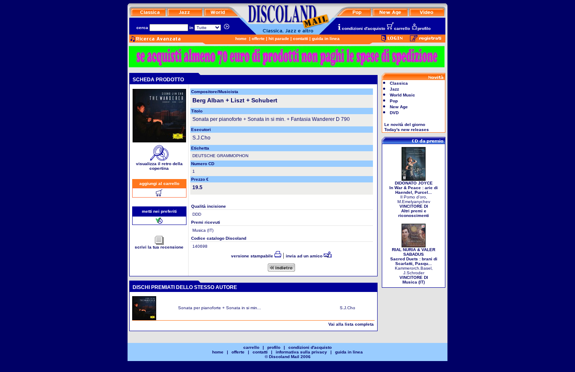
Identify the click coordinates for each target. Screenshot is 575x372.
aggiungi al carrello (159, 183)
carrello (402, 28)
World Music (402, 95)
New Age (399, 106)
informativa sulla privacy (301, 352)
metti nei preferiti (159, 211)
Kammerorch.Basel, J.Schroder (413, 265)
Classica (399, 83)
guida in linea (326, 38)
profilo (424, 28)
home (241, 38)
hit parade (279, 38)
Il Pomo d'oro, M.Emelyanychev (413, 199)
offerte (258, 38)
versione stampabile (252, 256)
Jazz (394, 89)
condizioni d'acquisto (363, 28)
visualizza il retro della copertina (159, 166)
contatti (300, 38)
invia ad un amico (305, 256)
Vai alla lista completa (351, 324)
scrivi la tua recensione (159, 247)
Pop (394, 101)
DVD (394, 112)
